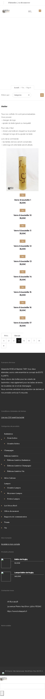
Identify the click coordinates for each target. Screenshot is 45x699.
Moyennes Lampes (14, 493)
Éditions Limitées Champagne (19, 466)
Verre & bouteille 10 (22, 215)
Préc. (6, 336)
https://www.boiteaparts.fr (17, 611)
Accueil (16, 88)
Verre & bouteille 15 (22, 292)
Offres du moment (11, 511)
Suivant (17, 336)
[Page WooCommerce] (42, 95)
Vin (5, 528)
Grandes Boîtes (13, 444)
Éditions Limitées (11, 456)
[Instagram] (10, 401)
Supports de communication (15, 517)
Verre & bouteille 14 (23, 277)
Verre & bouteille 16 (22, 307)
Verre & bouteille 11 (22, 230)
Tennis (6, 522)
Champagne (9, 450)
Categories (17, 95)
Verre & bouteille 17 (22, 323)
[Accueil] (5, 14)
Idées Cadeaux (10, 478)
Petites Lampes (13, 499)
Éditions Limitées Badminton (18, 460)
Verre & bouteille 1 (22, 200)
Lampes (7, 483)
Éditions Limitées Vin (15, 471)
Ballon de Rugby (20, 559)
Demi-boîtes (12, 438)
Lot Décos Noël (10, 506)
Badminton (8, 434)
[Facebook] (4, 401)
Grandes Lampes (14, 488)
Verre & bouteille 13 (22, 261)
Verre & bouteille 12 (22, 246)
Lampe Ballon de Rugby (23, 573)
